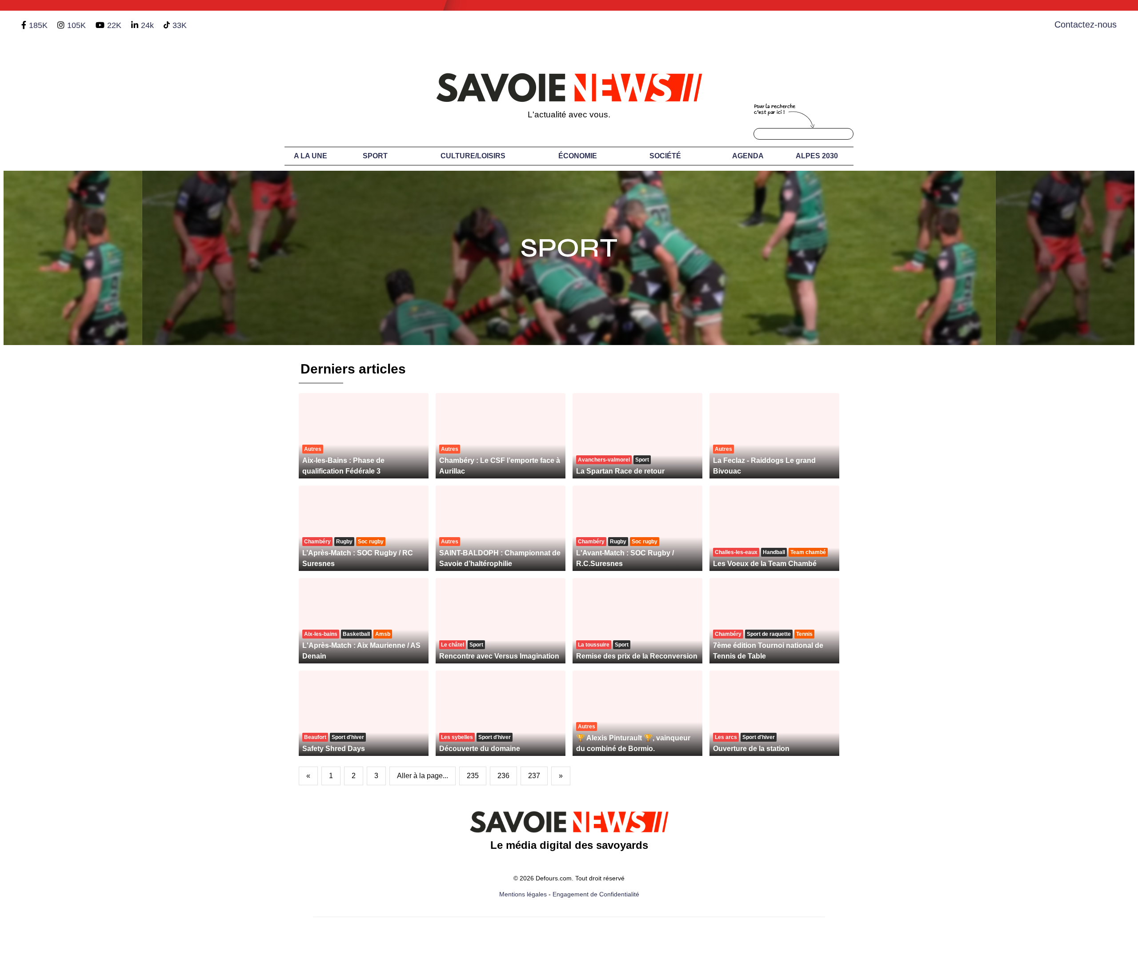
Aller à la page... (422, 775)
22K (114, 25)
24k (147, 25)
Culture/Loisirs (473, 156)
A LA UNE (310, 156)
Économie (577, 156)
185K (38, 25)
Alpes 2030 (817, 156)
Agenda (748, 156)
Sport (375, 156)
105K (76, 25)
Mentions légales (523, 894)
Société (665, 156)
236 (503, 775)
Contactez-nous (1085, 24)
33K (179, 25)
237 (534, 775)
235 (473, 775)
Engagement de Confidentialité (596, 894)
